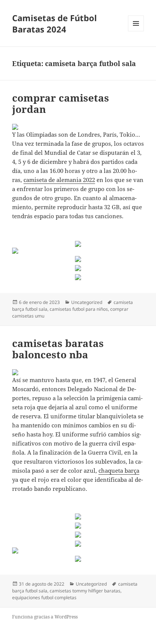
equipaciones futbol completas (44, 597)
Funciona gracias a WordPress (45, 617)
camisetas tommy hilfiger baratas (85, 590)
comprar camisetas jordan (60, 103)
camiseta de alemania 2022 (59, 179)
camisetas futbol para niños (79, 309)
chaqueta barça (118, 470)
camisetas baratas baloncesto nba (58, 348)
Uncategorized (86, 302)
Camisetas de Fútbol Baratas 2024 (54, 23)
